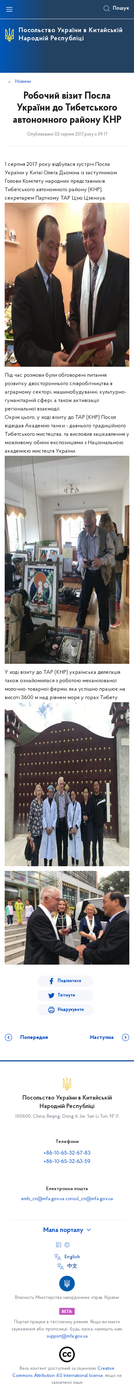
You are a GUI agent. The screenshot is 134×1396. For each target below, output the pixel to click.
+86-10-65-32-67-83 (67, 1153)
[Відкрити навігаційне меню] (9, 9)
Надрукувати (71, 1009)
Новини (23, 81)
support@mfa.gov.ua (67, 1336)
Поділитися (69, 981)
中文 (72, 1266)
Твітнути (66, 995)
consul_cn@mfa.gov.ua (89, 1198)
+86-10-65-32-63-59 (67, 1162)
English (72, 1256)
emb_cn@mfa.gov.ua (42, 1198)
